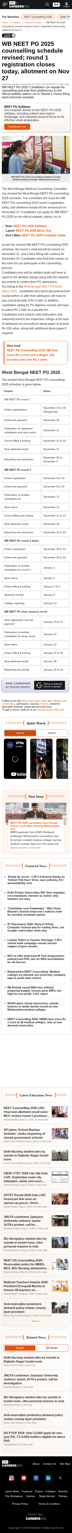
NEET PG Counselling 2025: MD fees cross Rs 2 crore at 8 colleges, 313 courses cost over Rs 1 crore (32, 355)
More (34, 1321)
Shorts (20, 732)
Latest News (12, 1491)
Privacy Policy (20, 1503)
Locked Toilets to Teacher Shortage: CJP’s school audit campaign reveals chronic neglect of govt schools (34, 943)
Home (5, 22)
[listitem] (15, 759)
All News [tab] (52, 1347)
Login (66, 6)
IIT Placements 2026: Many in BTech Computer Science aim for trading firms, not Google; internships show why (35, 927)
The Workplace (14, 1496)
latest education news (34, 700)
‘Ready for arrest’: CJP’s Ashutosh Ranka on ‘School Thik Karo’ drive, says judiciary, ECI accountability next (36, 880)
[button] (47, 4)
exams (44, 703)
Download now (17, 126)
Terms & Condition (49, 1503)
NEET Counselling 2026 (38, 16)
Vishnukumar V (11, 1294)
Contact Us (49, 1463)
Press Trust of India (13, 1141)
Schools (62, 1491)
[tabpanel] (36, 1400)
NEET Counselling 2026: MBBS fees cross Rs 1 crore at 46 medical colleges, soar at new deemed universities (36, 1022)
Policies (63, 1496)
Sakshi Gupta (10, 1206)
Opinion (30, 1496)
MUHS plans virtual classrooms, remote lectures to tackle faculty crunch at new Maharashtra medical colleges (33, 1006)
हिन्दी (56, 4)
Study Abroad (47, 1496)
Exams (39, 1491)
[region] (36, 1061)
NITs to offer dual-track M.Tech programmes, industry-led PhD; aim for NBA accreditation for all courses (36, 959)
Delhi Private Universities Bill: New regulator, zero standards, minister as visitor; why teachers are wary (36, 895)
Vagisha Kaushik (18, 847)
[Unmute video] (15, 759)
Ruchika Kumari (12, 1228)
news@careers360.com (50, 709)
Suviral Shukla (11, 1119)
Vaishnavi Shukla (10, 84)
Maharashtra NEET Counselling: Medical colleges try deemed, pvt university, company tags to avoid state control (36, 975)
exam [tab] (20, 1347)
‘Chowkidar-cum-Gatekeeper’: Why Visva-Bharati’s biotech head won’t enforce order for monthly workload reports (34, 911)
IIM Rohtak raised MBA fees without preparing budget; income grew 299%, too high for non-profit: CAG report (34, 990)
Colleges (15, 22)
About (36, 1463)
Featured (27, 1491)
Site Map (65, 1463)
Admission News (33, 22)
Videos (52, 732)
